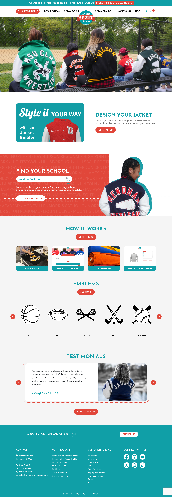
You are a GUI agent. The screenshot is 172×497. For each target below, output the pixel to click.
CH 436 (58, 336)
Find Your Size (94, 469)
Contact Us (93, 459)
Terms (90, 483)
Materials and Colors (61, 466)
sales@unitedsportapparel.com (33, 475)
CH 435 (30, 336)
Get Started (106, 130)
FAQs (90, 466)
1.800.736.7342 (25, 472)
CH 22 (142, 336)
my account (145, 12)
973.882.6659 (25, 468)
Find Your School (50, 11)
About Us (92, 456)
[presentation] (12, 316)
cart (152, 11)
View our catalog (95, 476)
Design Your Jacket (28, 11)
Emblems (56, 469)
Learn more (86, 237)
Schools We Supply (30, 198)
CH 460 (114, 336)
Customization (71, 11)
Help (137, 11)
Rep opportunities (96, 473)
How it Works (124, 11)
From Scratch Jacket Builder (65, 456)
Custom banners (59, 473)
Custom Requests (103, 11)
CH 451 (86, 336)
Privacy (91, 479)
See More (86, 292)
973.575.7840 (24, 465)
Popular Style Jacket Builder (65, 459)
